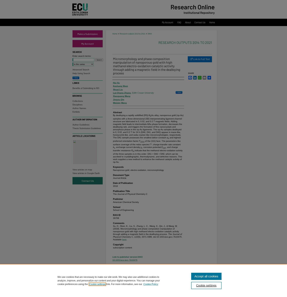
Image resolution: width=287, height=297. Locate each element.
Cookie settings (97, 284)
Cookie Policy (150, 284)
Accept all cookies (206, 276)
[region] (143, 280)
